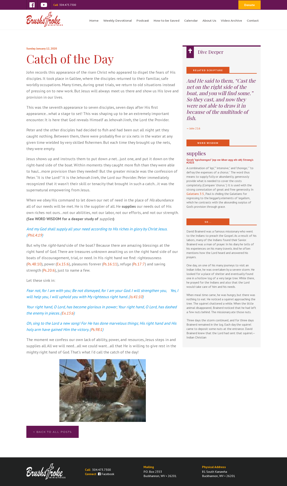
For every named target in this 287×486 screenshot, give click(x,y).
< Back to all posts (52, 432)
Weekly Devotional (117, 20)
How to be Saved (166, 20)
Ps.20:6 (49, 270)
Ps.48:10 (34, 264)
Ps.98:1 (96, 329)
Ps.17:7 (139, 264)
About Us (209, 20)
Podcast (142, 20)
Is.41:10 (136, 296)
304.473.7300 (64, 5)
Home (94, 20)
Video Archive (231, 20)
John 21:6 (194, 128)
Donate (249, 5)
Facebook (108, 474)
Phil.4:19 (35, 235)
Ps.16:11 (110, 264)
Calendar (191, 20)
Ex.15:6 (63, 264)
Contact (253, 20)
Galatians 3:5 (195, 194)
